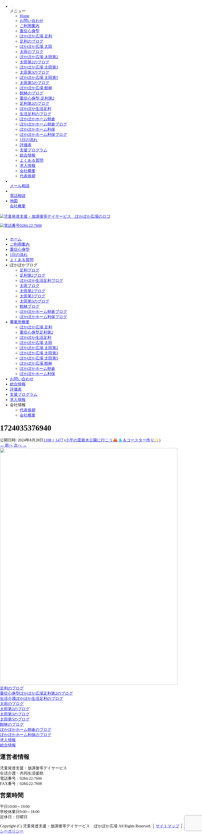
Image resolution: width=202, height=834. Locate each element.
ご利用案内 (29, 26)
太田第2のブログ (34, 62)
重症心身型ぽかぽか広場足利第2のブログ (36, 693)
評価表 (26, 145)
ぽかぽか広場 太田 (36, 46)
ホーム (16, 239)
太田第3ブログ (32, 296)
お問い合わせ (31, 20)
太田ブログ (29, 286)
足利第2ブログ (32, 275)
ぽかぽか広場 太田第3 (39, 67)
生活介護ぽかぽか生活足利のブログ (31, 698)
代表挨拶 (27, 176)
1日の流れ (28, 140)
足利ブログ (29, 270)
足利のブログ (31, 41)
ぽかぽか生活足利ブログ (41, 280)
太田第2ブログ (32, 291)
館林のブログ (31, 93)
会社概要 (27, 171)
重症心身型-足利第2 (37, 98)
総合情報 (27, 155)
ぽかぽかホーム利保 (37, 129)
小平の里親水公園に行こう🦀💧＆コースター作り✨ (112, 440)
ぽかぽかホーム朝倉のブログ (25, 729)
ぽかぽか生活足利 (35, 109)
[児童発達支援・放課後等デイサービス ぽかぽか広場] (55, 216)
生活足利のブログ (35, 114)
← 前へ (6, 445)
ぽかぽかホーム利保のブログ (25, 735)
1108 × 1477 (53, 440)
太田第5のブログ (34, 83)
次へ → (20, 445)
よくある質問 (31, 160)
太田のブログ (31, 52)
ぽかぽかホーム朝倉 (37, 119)
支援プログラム (33, 150)
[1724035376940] (88, 683)
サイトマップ (167, 826)
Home (24, 16)
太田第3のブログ (34, 72)
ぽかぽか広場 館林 (36, 88)
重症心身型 (29, 31)
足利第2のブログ (34, 103)
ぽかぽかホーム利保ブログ (43, 134)
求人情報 (27, 165)
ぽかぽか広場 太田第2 (39, 57)
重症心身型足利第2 (36, 332)
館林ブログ (29, 306)
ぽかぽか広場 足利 (36, 36)
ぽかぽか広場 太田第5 (39, 77)
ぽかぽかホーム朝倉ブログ (43, 124)
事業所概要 (20, 322)
